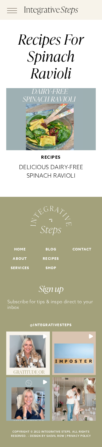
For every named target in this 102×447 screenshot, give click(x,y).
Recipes (51, 157)
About (20, 258)
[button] (28, 353)
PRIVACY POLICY (79, 435)
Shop (51, 267)
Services (20, 267)
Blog (51, 249)
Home (20, 249)
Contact (82, 249)
